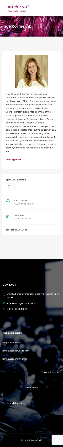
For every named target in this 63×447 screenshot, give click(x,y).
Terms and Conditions (14, 403)
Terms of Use (31, 387)
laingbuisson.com (11, 342)
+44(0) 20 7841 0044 (18, 309)
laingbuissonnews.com (14, 358)
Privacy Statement (51, 372)
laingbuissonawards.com (15, 350)
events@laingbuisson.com (21, 303)
